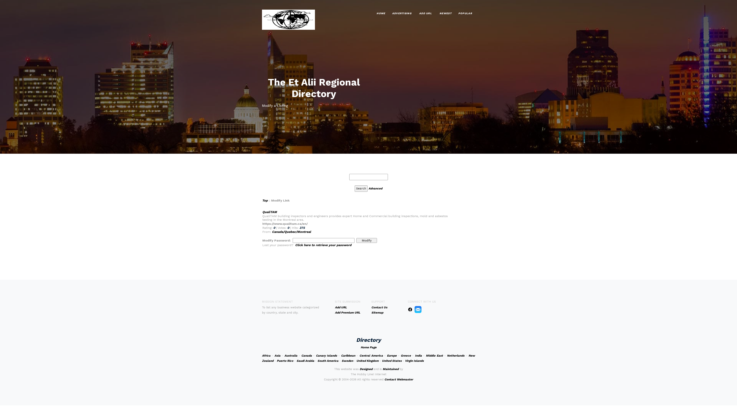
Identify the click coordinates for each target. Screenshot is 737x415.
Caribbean (348, 355)
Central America (371, 355)
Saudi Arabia (305, 361)
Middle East (434, 355)
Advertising (401, 13)
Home (381, 13)
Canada (306, 355)
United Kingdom (367, 361)
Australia (290, 355)
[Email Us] (418, 309)
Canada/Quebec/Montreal (291, 232)
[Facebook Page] (410, 309)
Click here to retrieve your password (323, 245)
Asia (277, 355)
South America (327, 361)
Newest (446, 13)
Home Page (369, 347)
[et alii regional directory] (288, 19)
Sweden (347, 361)
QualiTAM (269, 212)
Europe (392, 355)
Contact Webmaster (398, 379)
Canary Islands (326, 355)
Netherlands (455, 355)
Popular (465, 13)
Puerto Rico (285, 361)
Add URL (425, 13)
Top (265, 200)
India (418, 355)
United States (392, 361)
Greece (406, 355)
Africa (266, 355)
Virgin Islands (414, 361)
